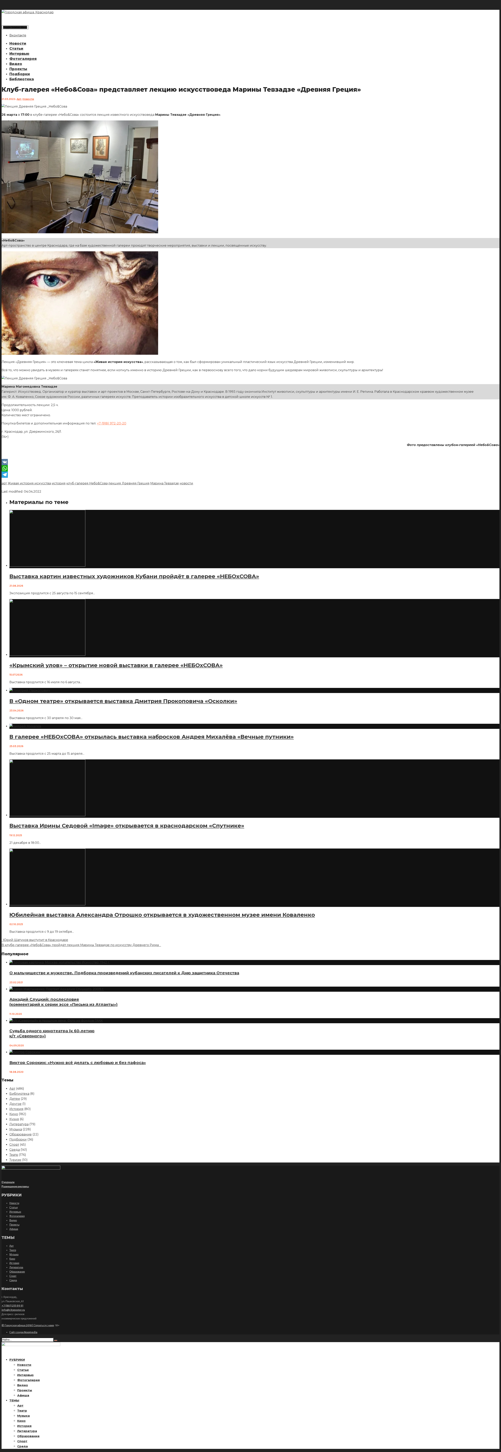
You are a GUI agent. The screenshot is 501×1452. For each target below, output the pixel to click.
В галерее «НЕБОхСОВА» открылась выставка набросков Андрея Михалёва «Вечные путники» (151, 736)
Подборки (19, 74)
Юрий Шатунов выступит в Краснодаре (35, 940)
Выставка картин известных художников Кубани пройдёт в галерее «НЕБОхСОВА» (134, 576)
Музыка (15, 1129)
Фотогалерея (23, 59)
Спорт (14, 1144)
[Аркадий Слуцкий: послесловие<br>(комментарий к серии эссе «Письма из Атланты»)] (56, 989)
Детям (14, 1099)
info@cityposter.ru (13, 1310)
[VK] (250, 462)
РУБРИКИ (17, 1360)
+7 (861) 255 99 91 (12, 1305)
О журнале (8, 1182)
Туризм (15, 1160)
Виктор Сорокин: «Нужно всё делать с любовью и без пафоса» (77, 1062)
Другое (15, 1104)
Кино (13, 1114)
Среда (14, 1150)
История (16, 1109)
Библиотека (21, 79)
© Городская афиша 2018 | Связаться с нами (28, 1325)
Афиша (13, 1229)
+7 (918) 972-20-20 (111, 423)
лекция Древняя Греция (129, 483)
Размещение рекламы (15, 1186)
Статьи (16, 48)
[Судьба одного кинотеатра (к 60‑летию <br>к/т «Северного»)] (56, 1020)
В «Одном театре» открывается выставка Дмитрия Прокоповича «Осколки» (123, 701)
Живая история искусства (29, 483)
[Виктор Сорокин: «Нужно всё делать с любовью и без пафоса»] (24, 1052)
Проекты (18, 69)
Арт (19, 99)
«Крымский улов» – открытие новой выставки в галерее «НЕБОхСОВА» (116, 665)
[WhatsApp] (250, 468)
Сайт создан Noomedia (23, 1332)
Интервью (19, 54)
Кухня (14, 1119)
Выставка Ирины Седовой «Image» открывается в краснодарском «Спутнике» (126, 825)
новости (186, 483)
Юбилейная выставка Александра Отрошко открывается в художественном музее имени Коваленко (162, 914)
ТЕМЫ (14, 1400)
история (59, 483)
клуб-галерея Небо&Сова (87, 483)
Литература (19, 1124)
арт (4, 483)
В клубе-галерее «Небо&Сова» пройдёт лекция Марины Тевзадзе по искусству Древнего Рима (81, 945)
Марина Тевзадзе (164, 483)
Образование (20, 1134)
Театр (13, 1155)
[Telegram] (250, 474)
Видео (15, 64)
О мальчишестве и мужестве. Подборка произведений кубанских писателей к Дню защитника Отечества (124, 973)
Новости (17, 43)
